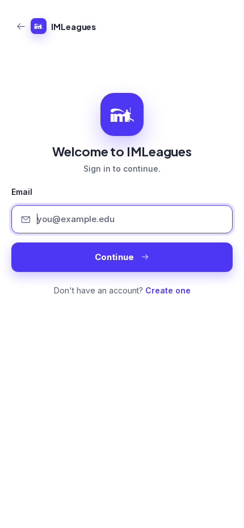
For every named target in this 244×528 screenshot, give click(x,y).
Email (21, 192)
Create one (168, 290)
